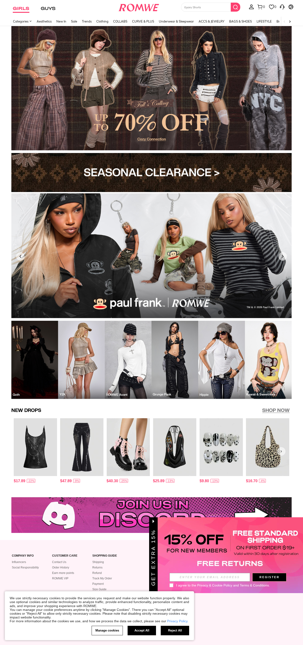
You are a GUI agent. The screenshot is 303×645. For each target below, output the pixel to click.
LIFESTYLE (264, 21)
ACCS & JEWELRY (211, 21)
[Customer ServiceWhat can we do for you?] (282, 6)
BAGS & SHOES (240, 21)
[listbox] (251, 6)
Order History (60, 567)
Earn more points (63, 573)
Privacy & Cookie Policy (214, 585)
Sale (74, 21)
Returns (97, 567)
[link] (151, 89)
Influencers (19, 562)
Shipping (98, 562)
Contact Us (59, 562)
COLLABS (120, 21)
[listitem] (35, 451)
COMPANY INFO (23, 555)
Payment (98, 584)
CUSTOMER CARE (64, 555)
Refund (97, 573)
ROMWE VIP (60, 578)
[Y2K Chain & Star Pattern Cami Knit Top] (35, 447)
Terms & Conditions (254, 585)
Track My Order (102, 578)
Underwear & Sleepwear (176, 21)
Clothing (102, 21)
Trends (87, 21)
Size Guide (99, 589)
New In (61, 21)
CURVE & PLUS (143, 21)
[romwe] (138, 6)
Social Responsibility (25, 567)
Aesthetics (44, 21)
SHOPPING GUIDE (104, 555)
